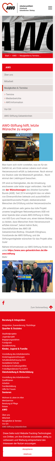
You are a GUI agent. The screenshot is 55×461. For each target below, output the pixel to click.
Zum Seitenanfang (39, 307)
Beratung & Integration (13, 320)
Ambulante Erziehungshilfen (14, 366)
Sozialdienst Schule (10, 363)
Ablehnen (27, 454)
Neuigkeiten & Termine (29, 56)
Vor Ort (7, 109)
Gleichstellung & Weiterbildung (17, 372)
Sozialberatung (8, 345)
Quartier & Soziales (12, 328)
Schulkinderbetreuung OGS (14, 360)
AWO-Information (14, 102)
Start (7, 56)
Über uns (8, 74)
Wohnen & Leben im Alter (13, 397)
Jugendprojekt (8, 337)
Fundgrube (7, 343)
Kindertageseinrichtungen (13, 357)
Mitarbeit (8, 81)
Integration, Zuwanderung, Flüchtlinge (18, 325)
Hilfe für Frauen (9, 389)
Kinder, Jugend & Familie (15, 348)
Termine (10, 94)
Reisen (5, 406)
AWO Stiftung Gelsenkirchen (18, 116)
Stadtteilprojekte (9, 334)
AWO (14, 56)
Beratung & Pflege (10, 403)
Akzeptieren (27, 449)
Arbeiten (5, 383)
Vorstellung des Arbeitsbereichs (16, 354)
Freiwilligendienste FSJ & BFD (15, 369)
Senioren (6, 392)
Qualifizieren (7, 380)
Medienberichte (13, 98)
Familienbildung (9, 386)
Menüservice (7, 400)
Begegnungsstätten (10, 340)
